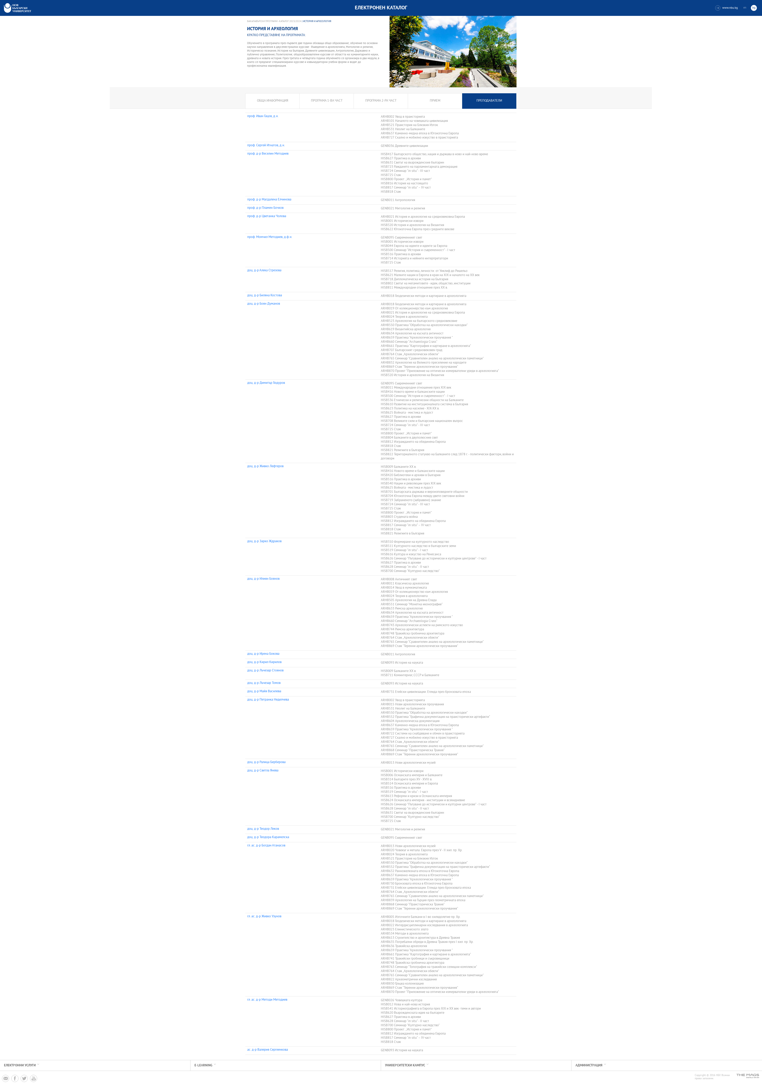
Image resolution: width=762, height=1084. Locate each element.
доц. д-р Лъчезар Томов (264, 683)
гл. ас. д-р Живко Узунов (264, 916)
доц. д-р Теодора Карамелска (268, 837)
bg (753, 8)
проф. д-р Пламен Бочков (265, 208)
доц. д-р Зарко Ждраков (264, 541)
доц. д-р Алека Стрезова (264, 270)
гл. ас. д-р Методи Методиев (267, 1000)
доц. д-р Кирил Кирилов (264, 662)
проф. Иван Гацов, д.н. (263, 116)
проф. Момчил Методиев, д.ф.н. (269, 237)
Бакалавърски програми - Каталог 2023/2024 (274, 21)
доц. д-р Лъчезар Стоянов (265, 670)
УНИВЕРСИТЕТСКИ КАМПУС (405, 1065)
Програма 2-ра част (380, 101)
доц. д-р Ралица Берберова (266, 762)
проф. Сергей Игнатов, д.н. (266, 145)
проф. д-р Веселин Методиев (268, 154)
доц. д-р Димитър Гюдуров (266, 383)
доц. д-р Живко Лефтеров (265, 466)
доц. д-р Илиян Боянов (263, 579)
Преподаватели (489, 101)
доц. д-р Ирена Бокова (263, 654)
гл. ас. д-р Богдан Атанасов (266, 845)
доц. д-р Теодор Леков (263, 829)
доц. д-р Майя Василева (264, 691)
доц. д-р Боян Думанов (263, 304)
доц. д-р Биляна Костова (264, 295)
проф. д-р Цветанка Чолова (266, 216)
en (744, 8)
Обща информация (272, 101)
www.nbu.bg (727, 8)
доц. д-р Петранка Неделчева (268, 700)
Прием (435, 101)
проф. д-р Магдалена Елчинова (269, 199)
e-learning (203, 1065)
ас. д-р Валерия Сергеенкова (267, 1050)
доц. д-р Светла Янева (262, 770)
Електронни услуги (20, 1065)
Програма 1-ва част (327, 101)
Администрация (588, 1065)
